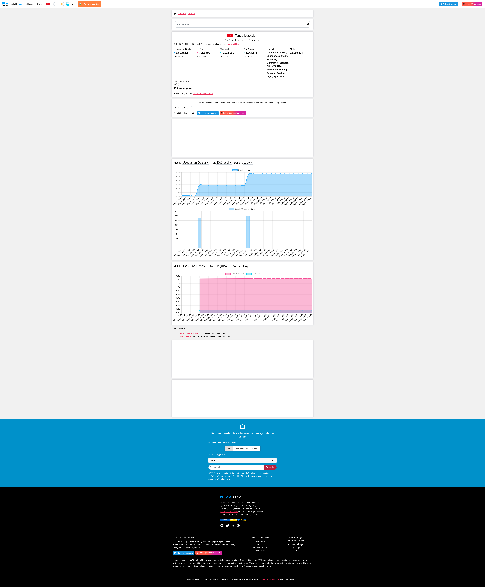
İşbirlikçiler (260, 550)
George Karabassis (229, 512)
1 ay (247, 162)
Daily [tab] (229, 448)
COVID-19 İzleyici (296, 544)
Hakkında (260, 541)
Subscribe (270, 467)
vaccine (182, 13)
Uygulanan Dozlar (194, 162)
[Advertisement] (242, 138)
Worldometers (185, 336)
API (296, 550)
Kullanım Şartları (260, 547)
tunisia (191, 13)
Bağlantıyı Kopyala (182, 108)
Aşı (20, 4)
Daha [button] (40, 4)
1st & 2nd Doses (194, 266)
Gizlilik (260, 544)
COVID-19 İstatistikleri (203, 94)
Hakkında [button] (29, 4)
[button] (49, 4)
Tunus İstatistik (245, 35)
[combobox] (242, 460)
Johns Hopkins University (190, 333)
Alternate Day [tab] (241, 448)
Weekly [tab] (255, 448)
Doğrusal (223, 162)
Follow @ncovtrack (473, 4)
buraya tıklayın (234, 44)
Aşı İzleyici (296, 547)
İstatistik (13, 4)
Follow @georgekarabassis (234, 113)
